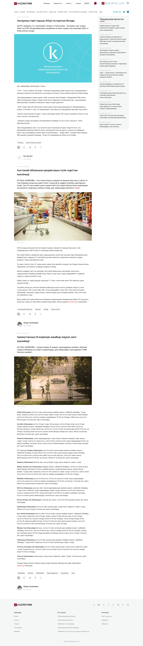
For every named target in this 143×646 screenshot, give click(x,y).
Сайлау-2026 (93, 12)
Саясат (16, 620)
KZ (103, 3)
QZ (106, 3)
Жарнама (105, 624)
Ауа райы (64, 573)
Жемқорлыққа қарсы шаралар (68, 628)
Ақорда (22, 12)
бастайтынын (73, 302)
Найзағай (40, 573)
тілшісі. (77, 188)
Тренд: (16, 12)
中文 (116, 3)
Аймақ (20, 143)
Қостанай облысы (25, 309)
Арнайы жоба (62, 12)
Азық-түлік (55, 309)
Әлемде (17, 631)
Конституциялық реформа (78, 12)
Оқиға (16, 616)
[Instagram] (18, 147)
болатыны (21, 566)
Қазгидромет (52, 573)
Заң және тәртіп (42, 12)
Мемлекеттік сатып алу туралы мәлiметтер (73, 631)
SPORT (86, 3)
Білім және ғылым (33, 143)
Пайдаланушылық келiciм (66, 616)
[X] (40, 147)
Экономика (18, 628)
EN (112, 3)
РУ (109, 3)
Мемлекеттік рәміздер (66, 624)
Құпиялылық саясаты (65, 620)
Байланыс (105, 620)
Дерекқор (52, 12)
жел (73, 573)
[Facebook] (35, 147)
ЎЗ (123, 3)
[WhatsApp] (24, 147)
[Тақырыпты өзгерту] (96, 3)
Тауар (46, 309)
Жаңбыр (21, 573)
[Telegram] (29, 147)
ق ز (120, 3)
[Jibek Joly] (117, 12)
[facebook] (108, 605)
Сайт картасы (106, 616)
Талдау (78, 3)
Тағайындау (30, 12)
